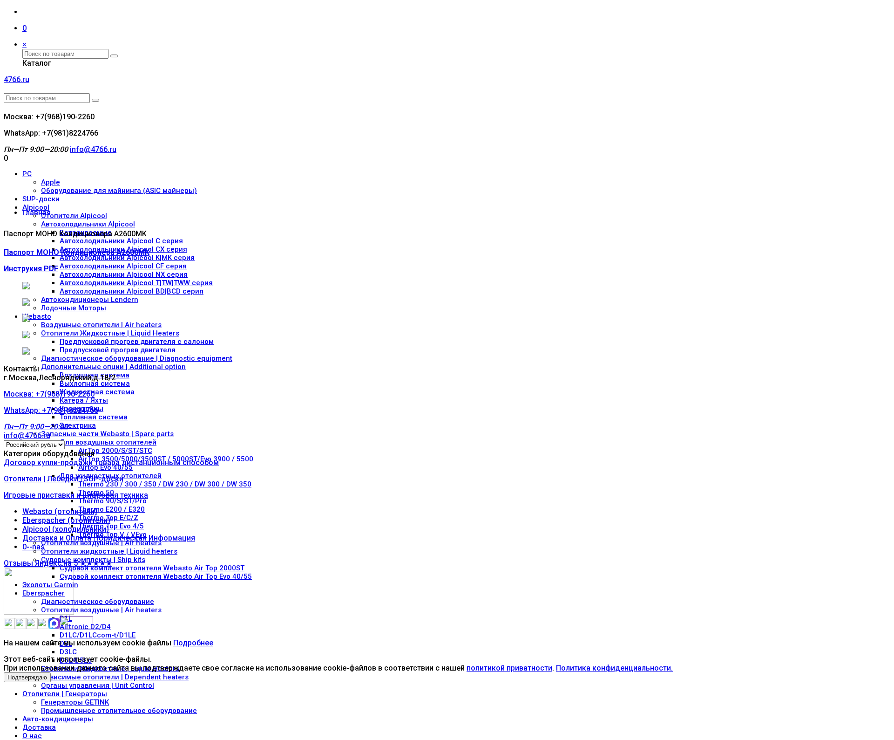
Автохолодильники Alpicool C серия (121, 241)
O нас (32, 736)
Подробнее (193, 642)
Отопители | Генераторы (64, 694)
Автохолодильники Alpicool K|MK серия (127, 258)
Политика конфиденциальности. (614, 668)
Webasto (36, 316)
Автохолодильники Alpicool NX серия (124, 274)
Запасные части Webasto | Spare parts (107, 434)
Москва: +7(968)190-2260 (51, 410)
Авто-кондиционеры (57, 719)
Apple (50, 182)
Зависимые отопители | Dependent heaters (115, 677)
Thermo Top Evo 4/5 (111, 526)
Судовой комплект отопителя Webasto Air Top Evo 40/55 (156, 576)
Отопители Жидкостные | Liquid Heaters (110, 333)
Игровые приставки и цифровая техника (76, 495)
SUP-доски (41, 199)
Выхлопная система (95, 383)
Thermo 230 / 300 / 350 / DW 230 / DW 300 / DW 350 (164, 484)
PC (27, 174)
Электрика (78, 425)
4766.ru (16, 79)
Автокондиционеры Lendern (89, 299)
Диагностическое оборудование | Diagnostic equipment (136, 358)
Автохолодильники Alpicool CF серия (123, 266)
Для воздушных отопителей (108, 442)
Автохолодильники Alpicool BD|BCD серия (131, 291)
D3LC (68, 652)
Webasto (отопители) (59, 511)
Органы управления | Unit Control (97, 685)
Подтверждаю (27, 677)
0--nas (33, 546)
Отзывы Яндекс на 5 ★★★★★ (58, 563)
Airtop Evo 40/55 (105, 467)
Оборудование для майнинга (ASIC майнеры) (119, 190)
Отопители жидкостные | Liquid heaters (109, 551)
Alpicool (35, 207)
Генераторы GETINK (75, 702)
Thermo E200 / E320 (111, 509)
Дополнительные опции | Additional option (113, 367)
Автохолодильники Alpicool (88, 224)
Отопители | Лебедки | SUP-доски (63, 478)
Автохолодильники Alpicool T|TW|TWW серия (136, 283)
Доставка (39, 727)
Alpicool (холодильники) (65, 529)
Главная (36, 212)
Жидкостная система (97, 392)
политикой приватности (509, 668)
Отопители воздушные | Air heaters (101, 543)
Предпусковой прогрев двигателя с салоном (137, 341)
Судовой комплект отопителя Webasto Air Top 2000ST (152, 568)
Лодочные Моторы (73, 308)
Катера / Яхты (84, 400)
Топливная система (94, 417)
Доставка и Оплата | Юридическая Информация (108, 538)
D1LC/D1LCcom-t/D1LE (97, 635)
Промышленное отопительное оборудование (119, 710)
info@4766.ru (93, 149)
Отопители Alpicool (74, 216)
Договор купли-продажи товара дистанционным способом (111, 462)
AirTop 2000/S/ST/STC (115, 450)
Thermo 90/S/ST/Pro (112, 501)
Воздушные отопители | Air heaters (101, 325)
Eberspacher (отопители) (66, 520)
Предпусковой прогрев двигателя (118, 350)
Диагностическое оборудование (97, 601)
